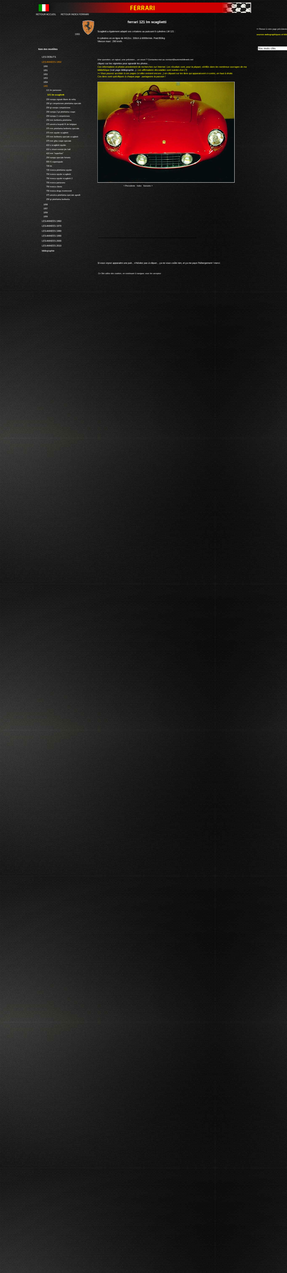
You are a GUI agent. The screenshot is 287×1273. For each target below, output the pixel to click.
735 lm (45, 165)
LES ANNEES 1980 (49, 230)
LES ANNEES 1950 (49, 61)
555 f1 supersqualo (50, 161)
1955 (43, 85)
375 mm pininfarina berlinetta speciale (58, 128)
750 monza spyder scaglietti (54, 173)
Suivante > (148, 186)
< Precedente (129, 186)
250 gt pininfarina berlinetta (54, 198)
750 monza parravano (51, 182)
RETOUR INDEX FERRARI (75, 14)
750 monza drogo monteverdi (55, 190)
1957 (43, 208)
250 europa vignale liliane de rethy (57, 98)
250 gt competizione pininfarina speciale (59, 103)
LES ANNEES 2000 (49, 240)
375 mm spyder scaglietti (53, 132)
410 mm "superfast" (50, 153)
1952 (43, 73)
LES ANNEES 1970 (49, 225)
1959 (43, 216)
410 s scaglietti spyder (52, 144)
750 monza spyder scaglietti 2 (55, 178)
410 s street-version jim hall (54, 148)
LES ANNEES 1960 (49, 220)
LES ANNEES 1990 (49, 235)
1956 (43, 204)
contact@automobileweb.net (179, 59)
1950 (43, 65)
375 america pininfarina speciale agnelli (59, 194)
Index (139, 186)
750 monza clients (50, 186)
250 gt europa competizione (54, 107)
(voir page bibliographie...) (123, 70)
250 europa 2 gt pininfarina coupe (56, 111)
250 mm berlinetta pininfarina (54, 119)
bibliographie (46, 250)
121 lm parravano (49, 89)
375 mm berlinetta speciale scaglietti (58, 136)
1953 (43, 77)
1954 (43, 81)
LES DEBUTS (47, 56)
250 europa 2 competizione (54, 115)
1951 (43, 69)
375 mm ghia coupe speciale (54, 140)
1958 (43, 212)
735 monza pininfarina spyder (55, 169)
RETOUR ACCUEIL (46, 14)
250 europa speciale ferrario (54, 157)
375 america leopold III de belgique (57, 123)
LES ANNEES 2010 (49, 245)
